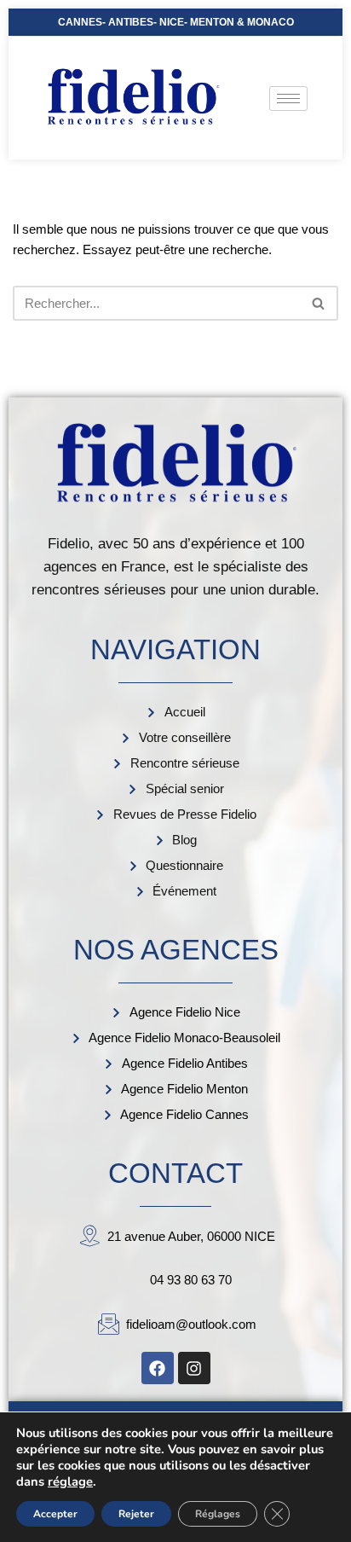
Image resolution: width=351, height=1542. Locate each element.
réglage (70, 1481)
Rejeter (136, 1514)
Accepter (55, 1514)
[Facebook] (157, 1368)
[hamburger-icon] (288, 98)
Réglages (217, 1514)
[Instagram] (194, 1368)
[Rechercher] (319, 303)
